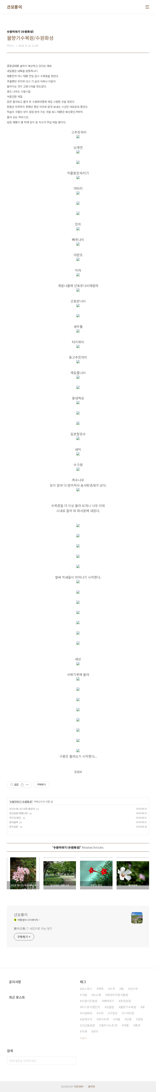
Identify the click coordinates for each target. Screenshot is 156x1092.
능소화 (97, 995)
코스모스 (87, 989)
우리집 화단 (15, 817)
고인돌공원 (88, 1025)
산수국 (134, 989)
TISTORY (79, 1086)
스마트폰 (129, 1013)
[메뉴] (147, 7)
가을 (84, 995)
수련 (101, 1013)
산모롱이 (14, 7)
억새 (84, 1031)
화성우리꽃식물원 (117, 995)
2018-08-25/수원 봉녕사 (22, 808)
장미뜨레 (103, 1019)
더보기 (83, 1038)
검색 (72, 1061)
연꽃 (140, 1019)
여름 (126, 1025)
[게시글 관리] (27, 785)
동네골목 (13, 822)
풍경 (137, 1025)
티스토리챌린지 (91, 1007)
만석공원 (14, 826)
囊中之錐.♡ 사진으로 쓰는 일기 (33, 928)
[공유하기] (22, 785)
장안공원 (125, 1001)
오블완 (110, 1007)
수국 (112, 989)
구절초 (114, 1013)
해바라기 (109, 1001)
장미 (95, 1031)
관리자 (91, 1086)
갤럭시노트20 (109, 1025)
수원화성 (87, 1013)
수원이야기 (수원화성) (21, 801)
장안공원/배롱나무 (18, 813)
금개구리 (87, 1019)
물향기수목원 (128, 1007)
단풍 (129, 1019)
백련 (101, 989)
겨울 (117, 1019)
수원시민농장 (90, 1001)
